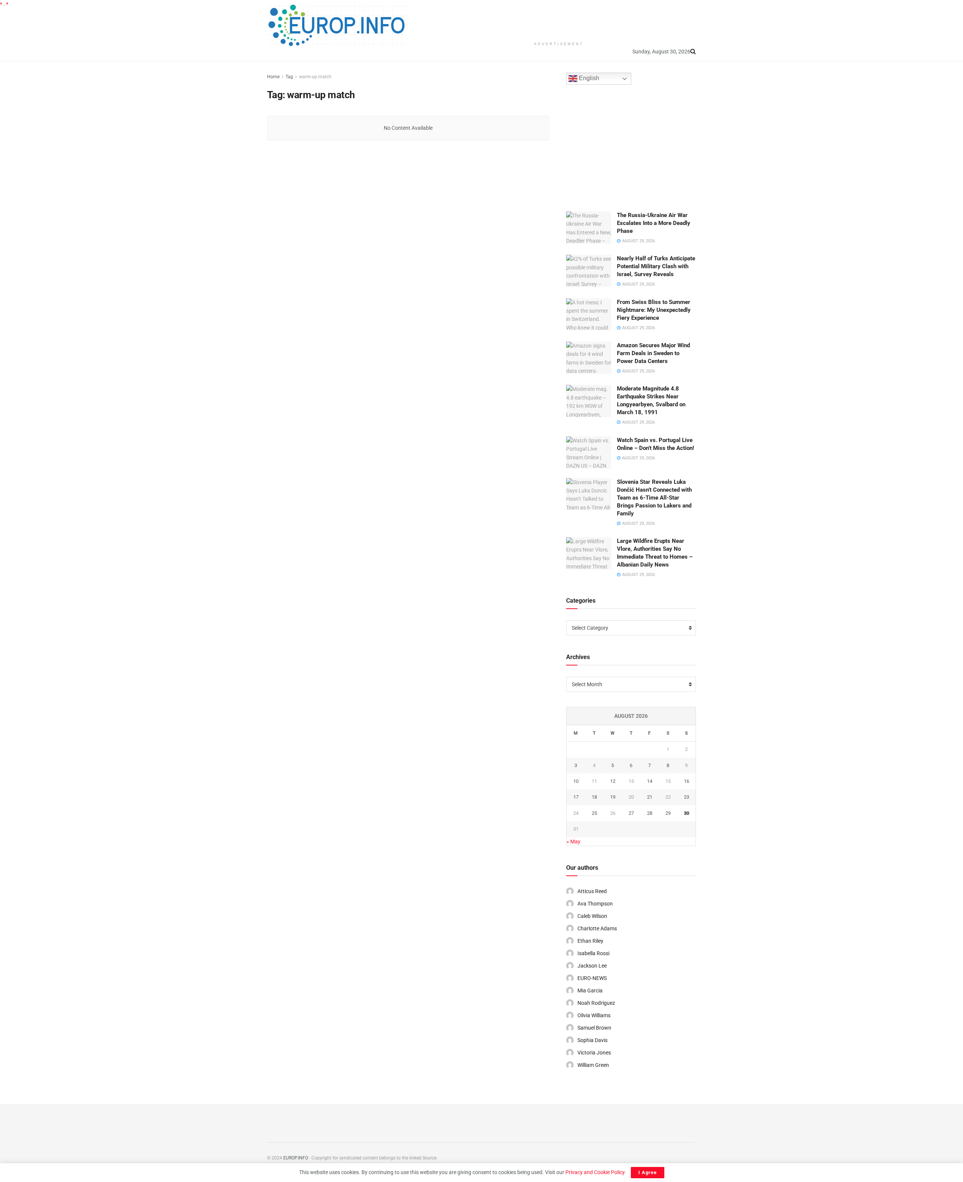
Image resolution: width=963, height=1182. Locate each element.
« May (573, 842)
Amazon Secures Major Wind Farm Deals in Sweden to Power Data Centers (653, 353)
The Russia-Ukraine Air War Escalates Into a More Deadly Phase (653, 223)
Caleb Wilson (592, 916)
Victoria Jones (594, 1053)
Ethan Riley (590, 941)
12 (612, 781)
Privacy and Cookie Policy (594, 1172)
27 (631, 813)
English (588, 78)
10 (576, 781)
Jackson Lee (592, 966)
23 (686, 797)
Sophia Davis (592, 1040)
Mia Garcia (590, 991)
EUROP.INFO (295, 1158)
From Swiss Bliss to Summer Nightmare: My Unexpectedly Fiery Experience (654, 310)
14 (649, 781)
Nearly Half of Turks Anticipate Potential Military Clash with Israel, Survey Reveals (656, 266)
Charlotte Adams (597, 928)
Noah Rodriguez (596, 1003)
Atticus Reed (592, 891)
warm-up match (315, 76)
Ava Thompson (595, 904)
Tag (289, 76)
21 (649, 797)
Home (273, 76)
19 (612, 797)
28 (649, 813)
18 (594, 797)
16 (686, 781)
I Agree (647, 1172)
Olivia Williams (594, 1015)
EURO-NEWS (592, 978)
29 (668, 813)
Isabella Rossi (593, 953)
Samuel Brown (594, 1028)
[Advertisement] (559, 19)
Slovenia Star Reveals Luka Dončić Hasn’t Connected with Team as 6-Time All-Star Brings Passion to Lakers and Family (654, 498)
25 (594, 813)
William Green (593, 1065)
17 (576, 797)
